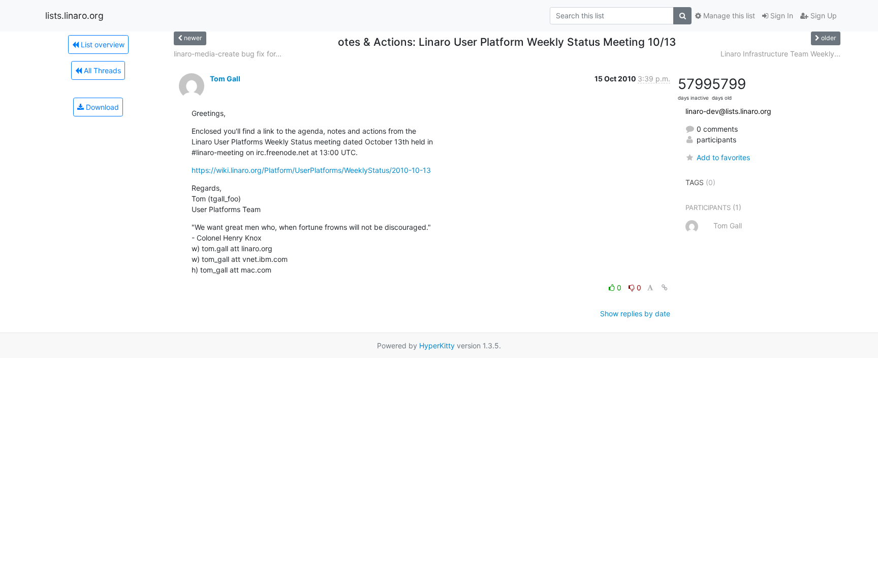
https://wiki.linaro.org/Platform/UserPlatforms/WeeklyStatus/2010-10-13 (311, 170)
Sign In (780, 15)
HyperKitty (437, 345)
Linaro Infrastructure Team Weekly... (780, 53)
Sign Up (822, 15)
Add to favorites (723, 157)
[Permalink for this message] (664, 287)
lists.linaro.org (74, 15)
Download (101, 107)
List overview (101, 44)
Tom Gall (225, 78)
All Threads (101, 70)
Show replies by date (635, 313)
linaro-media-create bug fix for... (227, 53)
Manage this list (728, 15)
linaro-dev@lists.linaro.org (728, 111)
